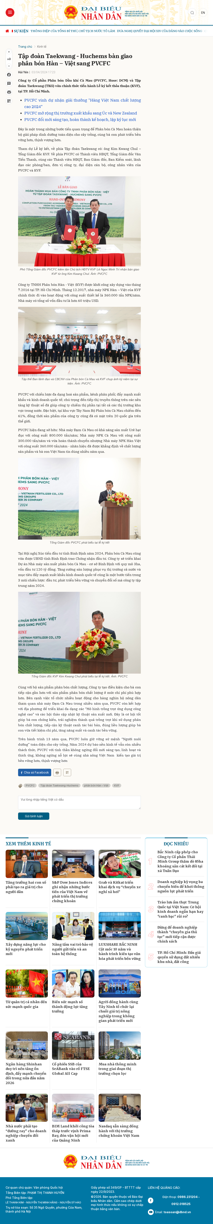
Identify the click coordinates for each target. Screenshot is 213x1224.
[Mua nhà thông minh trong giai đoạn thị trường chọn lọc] (120, 1045)
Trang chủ (25, 46)
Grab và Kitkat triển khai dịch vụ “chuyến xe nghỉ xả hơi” (120, 887)
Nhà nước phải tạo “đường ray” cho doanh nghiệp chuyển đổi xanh (26, 1133)
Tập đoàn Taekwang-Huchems (59, 785)
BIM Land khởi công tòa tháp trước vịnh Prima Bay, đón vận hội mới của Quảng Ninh (73, 1133)
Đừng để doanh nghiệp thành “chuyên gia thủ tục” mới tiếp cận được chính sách (177, 934)
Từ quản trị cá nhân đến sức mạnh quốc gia (26, 1004)
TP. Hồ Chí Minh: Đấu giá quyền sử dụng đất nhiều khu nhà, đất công (179, 957)
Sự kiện (21, 31)
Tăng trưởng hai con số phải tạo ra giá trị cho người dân (26, 887)
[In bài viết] (9, 92)
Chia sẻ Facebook (36, 772)
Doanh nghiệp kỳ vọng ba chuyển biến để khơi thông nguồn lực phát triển (180, 886)
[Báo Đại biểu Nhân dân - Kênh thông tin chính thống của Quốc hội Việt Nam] (106, 12)
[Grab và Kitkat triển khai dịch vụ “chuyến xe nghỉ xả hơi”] (120, 864)
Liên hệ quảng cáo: (164, 1188)
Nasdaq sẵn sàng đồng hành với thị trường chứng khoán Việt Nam (119, 1131)
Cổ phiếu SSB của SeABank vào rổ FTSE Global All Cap (71, 1069)
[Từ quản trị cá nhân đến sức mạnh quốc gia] (27, 983)
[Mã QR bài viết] (9, 101)
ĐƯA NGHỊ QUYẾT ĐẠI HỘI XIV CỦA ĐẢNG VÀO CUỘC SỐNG (142, 31)
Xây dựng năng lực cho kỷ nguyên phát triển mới (26, 949)
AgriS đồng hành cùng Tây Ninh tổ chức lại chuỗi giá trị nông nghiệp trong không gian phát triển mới (118, 1011)
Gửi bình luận (34, 816)
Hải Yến (23, 72)
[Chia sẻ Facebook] (9, 74)
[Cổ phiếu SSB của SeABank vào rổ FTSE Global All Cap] (73, 1045)
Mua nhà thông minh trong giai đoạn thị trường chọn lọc (117, 1069)
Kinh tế (41, 46)
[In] (57, 772)
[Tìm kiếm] (192, 12)
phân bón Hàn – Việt (96, 785)
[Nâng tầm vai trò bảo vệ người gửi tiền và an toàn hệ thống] (73, 926)
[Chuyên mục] (10, 12)
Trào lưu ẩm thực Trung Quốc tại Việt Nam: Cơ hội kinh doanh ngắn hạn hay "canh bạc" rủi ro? (180, 909)
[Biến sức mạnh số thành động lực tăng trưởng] (73, 983)
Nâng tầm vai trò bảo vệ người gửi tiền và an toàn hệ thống (72, 949)
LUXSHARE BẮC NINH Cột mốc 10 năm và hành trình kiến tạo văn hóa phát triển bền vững (120, 951)
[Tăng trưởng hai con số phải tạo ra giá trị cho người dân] (27, 864)
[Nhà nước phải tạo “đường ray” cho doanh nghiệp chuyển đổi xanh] (27, 1108)
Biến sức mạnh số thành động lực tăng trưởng (70, 1006)
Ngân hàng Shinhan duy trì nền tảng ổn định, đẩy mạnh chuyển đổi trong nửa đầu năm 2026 (26, 1073)
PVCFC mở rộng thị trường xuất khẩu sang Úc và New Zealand (80, 113)
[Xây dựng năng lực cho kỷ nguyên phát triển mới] (27, 926)
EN (203, 12)
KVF (116, 785)
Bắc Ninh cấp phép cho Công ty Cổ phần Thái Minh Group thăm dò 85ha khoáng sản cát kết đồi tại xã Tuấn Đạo (180, 861)
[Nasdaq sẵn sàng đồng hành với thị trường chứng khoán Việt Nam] (120, 1108)
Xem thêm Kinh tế (28, 843)
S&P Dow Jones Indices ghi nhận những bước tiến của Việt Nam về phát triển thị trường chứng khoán (72, 891)
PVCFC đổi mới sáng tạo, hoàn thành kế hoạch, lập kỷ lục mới (80, 119)
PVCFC (30, 785)
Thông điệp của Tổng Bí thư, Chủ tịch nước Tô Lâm (55, 31)
